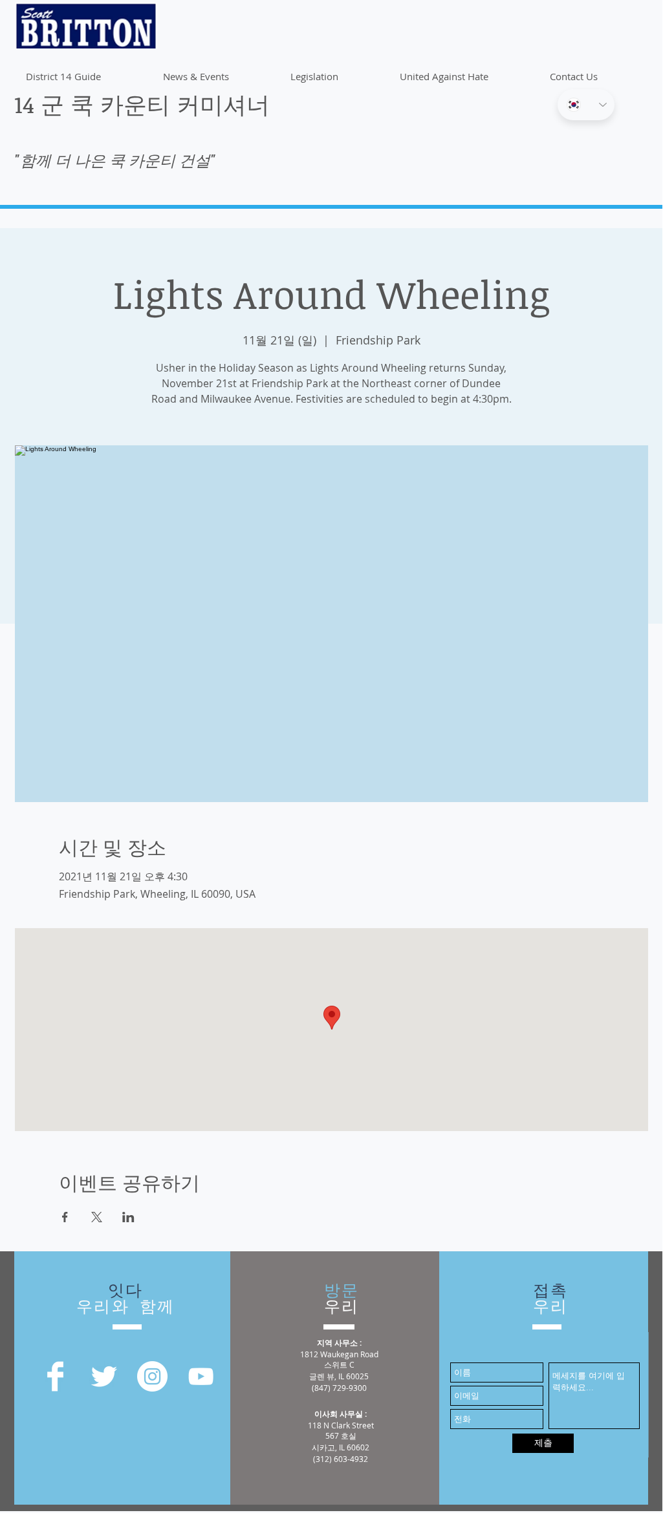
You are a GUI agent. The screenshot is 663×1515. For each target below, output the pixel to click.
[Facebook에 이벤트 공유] (65, 1217)
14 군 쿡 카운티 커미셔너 (142, 104)
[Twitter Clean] (104, 1376)
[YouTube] (201, 1376)
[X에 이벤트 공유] (97, 1217)
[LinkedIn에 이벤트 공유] (128, 1217)
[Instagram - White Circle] (152, 1376)
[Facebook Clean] (55, 1376)
